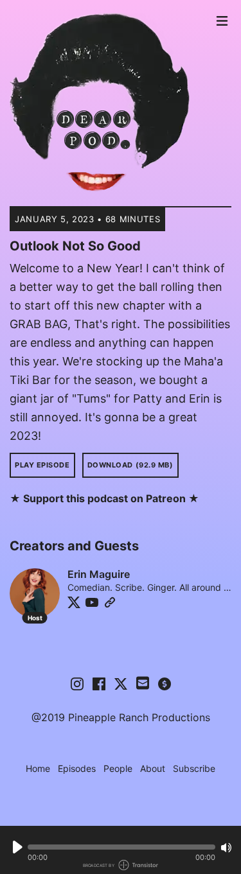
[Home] (110, 103)
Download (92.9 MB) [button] (130, 464)
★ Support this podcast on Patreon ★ (104, 498)
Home (38, 768)
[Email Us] (142, 682)
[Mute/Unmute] (226, 848)
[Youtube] (91, 602)
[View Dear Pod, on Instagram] (77, 683)
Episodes (77, 768)
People (117, 768)
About (152, 768)
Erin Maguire (98, 574)
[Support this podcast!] (164, 683)
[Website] (109, 602)
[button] (121, 847)
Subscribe (194, 768)
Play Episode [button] (42, 464)
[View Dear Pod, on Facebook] (99, 683)
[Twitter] (73, 602)
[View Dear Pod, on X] (120, 683)
